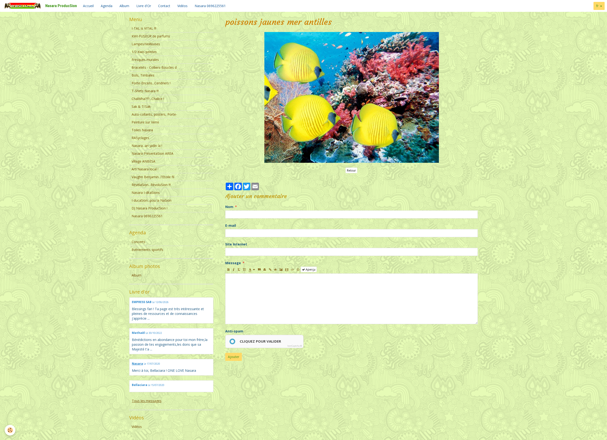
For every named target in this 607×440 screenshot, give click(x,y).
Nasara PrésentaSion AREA (152, 153)
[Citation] (259, 269)
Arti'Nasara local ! (145, 169)
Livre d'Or (143, 6)
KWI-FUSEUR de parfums (151, 36)
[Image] (281, 269)
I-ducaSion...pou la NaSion (151, 200)
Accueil (88, 6)
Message (233, 263)
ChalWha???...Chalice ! (148, 98)
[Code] (292, 269)
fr (597, 6)
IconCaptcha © (294, 345)
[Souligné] (239, 269)
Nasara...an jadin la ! (147, 145)
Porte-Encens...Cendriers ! (151, 83)
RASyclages (140, 138)
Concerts (138, 242)
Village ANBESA (143, 161)
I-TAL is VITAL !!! (144, 28)
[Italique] (233, 269)
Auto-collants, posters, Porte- (154, 114)
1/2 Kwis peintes (144, 52)
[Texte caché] (275, 269)
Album (124, 6)
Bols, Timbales (143, 75)
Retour (351, 170)
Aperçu (310, 269)
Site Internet (236, 244)
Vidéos (182, 6)
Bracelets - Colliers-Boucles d (154, 67)
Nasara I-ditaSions (146, 192)
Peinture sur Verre (145, 122)
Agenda (106, 6)
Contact (164, 6)
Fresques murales (145, 59)
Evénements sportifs (147, 249)
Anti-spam (234, 331)
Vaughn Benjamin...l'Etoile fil (153, 177)
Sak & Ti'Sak (141, 106)
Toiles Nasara (142, 130)
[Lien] (270, 269)
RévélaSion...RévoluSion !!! (151, 184)
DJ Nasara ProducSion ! (149, 208)
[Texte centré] (264, 269)
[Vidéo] (287, 269)
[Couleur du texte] (251, 269)
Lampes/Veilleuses (146, 44)
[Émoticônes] (298, 269)
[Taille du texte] (244, 269)
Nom (229, 206)
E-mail (230, 225)
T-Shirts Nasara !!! (145, 91)
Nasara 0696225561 (210, 6)
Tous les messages (146, 401)
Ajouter (233, 356)
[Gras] (228, 269)
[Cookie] (10, 430)
